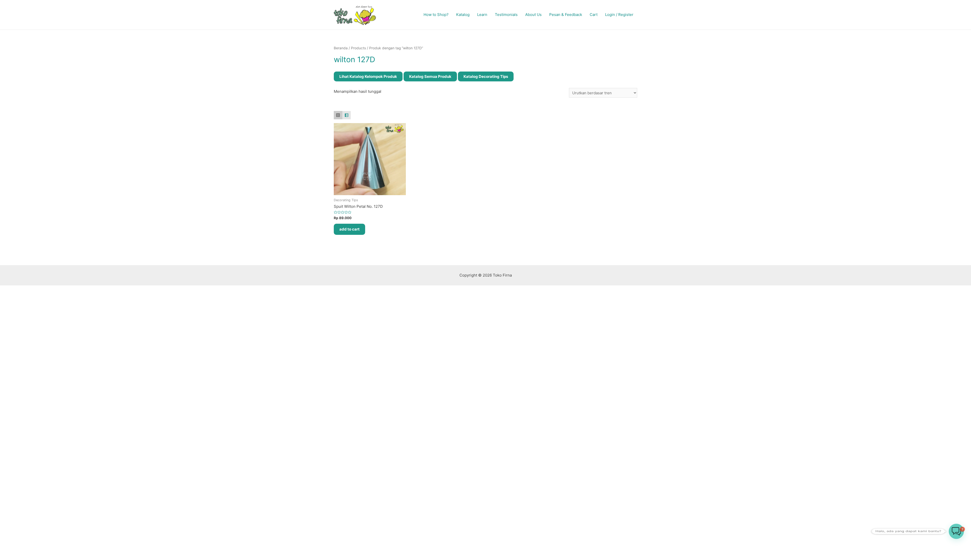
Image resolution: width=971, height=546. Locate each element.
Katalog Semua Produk (430, 76)
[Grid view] (338, 115)
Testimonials (506, 14)
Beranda (341, 48)
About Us (533, 14)
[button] (956, 531)
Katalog (463, 14)
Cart (594, 14)
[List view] (346, 115)
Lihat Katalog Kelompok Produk (368, 76)
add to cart (349, 229)
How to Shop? (436, 14)
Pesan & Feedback (565, 14)
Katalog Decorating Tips (486, 76)
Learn (482, 14)
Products (358, 48)
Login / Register (619, 14)
